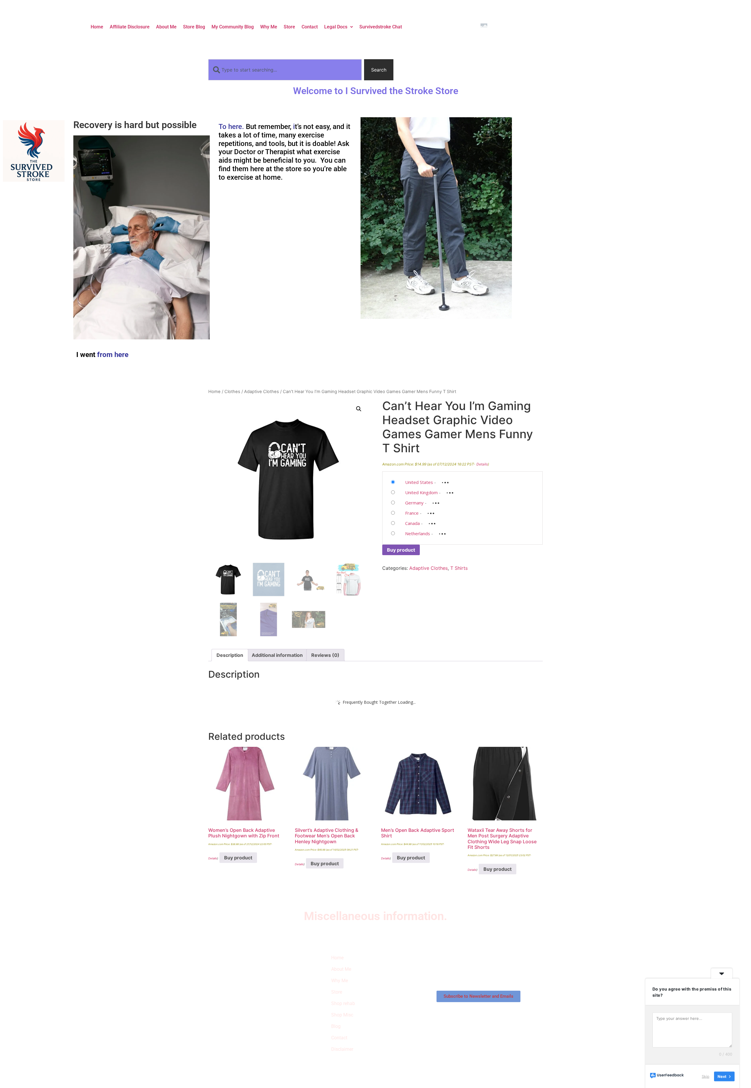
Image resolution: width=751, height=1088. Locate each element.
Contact (310, 27)
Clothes (232, 391)
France (412, 513)
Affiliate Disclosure (130, 27)
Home (97, 27)
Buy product (401, 550)
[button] (338, 27)
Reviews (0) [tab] (325, 655)
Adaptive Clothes (261, 391)
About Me (166, 27)
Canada (412, 523)
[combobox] (285, 69)
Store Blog (194, 27)
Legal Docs (335, 27)
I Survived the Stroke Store (238, 987)
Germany (414, 503)
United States (419, 482)
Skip (705, 1076)
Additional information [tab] (277, 655)
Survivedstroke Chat (380, 27)
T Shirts (459, 568)
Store (289, 27)
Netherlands (417, 533)
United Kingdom (421, 492)
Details (482, 464)
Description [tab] (229, 655)
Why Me (268, 27)
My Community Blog (233, 27)
